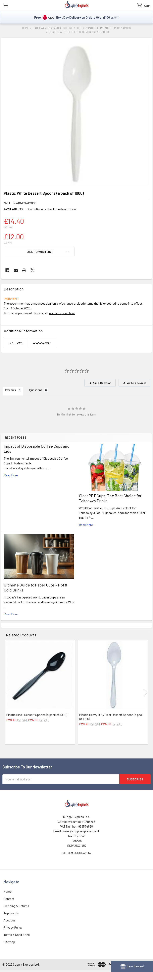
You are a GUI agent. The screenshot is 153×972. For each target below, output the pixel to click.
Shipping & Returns (16, 906)
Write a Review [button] (136, 383)
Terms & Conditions (17, 934)
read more (11, 475)
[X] (32, 270)
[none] (76, 113)
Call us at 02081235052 (76, 853)
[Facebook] (7, 270)
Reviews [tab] (10, 390)
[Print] (24, 270)
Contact (9, 898)
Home (8, 891)
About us (10, 920)
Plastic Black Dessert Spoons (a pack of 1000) (36, 715)
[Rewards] (132, 966)
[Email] (15, 270)
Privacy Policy (13, 927)
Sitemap (9, 942)
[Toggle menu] (5, 5)
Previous (8, 692)
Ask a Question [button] (102, 383)
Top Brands (11, 913)
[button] (40, 251)
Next (145, 692)
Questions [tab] (35, 390)
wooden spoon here (62, 313)
